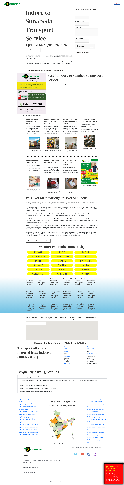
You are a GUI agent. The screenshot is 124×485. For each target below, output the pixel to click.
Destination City (79, 21)
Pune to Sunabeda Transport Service (41, 282)
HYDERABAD (38, 256)
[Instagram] (95, 454)
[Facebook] (89, 454)
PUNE (62, 252)
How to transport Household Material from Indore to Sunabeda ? (38, 388)
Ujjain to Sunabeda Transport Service (92, 307)
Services (48, 4)
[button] (117, 4)
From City (78, 15)
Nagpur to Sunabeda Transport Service (30, 308)
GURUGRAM (38, 273)
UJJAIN (85, 273)
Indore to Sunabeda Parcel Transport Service (70, 162)
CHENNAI (62, 273)
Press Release (81, 4)
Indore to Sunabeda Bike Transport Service (89, 120)
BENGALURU (85, 260)
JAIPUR (85, 256)
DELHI (38, 260)
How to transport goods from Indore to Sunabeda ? (34, 377)
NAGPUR (38, 269)
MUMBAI (62, 260)
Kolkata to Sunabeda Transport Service (67, 295)
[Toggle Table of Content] (37, 50)
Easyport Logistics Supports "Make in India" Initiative (62, 343)
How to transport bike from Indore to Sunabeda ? (33, 385)
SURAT (62, 269)
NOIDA (85, 265)
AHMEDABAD (62, 256)
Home (41, 4)
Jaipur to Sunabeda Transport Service (91, 282)
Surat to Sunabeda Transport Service (42, 307)
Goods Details (79, 27)
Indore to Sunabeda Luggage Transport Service (51, 162)
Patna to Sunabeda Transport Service (54, 307)
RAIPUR (86, 252)
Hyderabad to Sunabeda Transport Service (68, 282)
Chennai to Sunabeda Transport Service (80, 307)
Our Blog (55, 4)
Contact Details (79, 38)
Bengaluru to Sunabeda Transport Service (56, 295)
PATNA (85, 269)
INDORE (38, 252)
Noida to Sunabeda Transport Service (92, 295)
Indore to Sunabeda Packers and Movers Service (70, 121)
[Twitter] (76, 454)
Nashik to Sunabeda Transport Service (79, 295)
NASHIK (62, 265)
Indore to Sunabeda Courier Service (33, 161)
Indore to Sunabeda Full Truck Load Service (33, 121)
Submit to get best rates (82, 52)
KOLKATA (38, 265)
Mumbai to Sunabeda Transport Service (42, 295)
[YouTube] (82, 454)
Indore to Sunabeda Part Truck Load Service (51, 121)
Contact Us (64, 4)
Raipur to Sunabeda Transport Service (54, 282)
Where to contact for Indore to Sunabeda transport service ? (36, 391)
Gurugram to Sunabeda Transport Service (68, 307)
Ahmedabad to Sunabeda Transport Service (80, 282)
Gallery (72, 4)
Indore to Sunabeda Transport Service (29, 282)
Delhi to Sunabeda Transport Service (30, 295)
